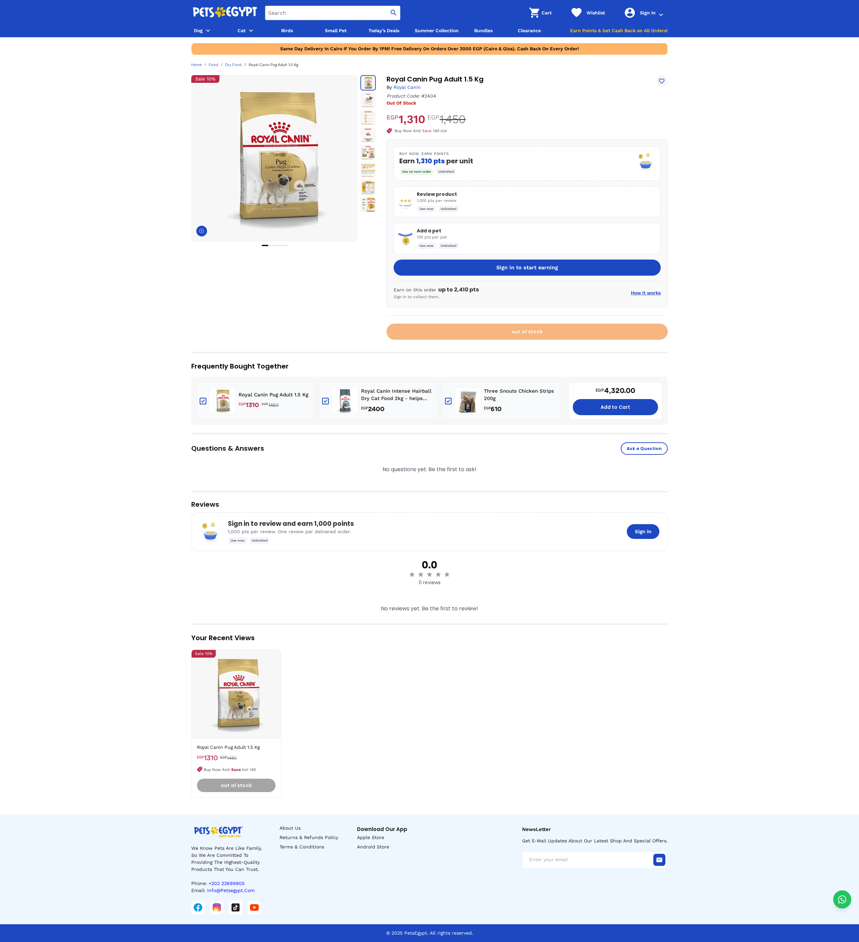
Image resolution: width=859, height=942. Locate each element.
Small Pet (336, 30)
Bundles (483, 30)
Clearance (529, 30)
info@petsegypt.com (231, 890)
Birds (287, 30)
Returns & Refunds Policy (309, 837)
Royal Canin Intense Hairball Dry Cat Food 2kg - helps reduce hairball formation (396, 395)
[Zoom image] (201, 231)
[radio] (412, 574)
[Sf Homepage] (224, 12)
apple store (370, 837)
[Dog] (208, 30)
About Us (290, 828)
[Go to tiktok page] (235, 907)
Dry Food (233, 65)
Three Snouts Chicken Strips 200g (519, 395)
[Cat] (251, 30)
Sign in (643, 532)
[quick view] (277, 675)
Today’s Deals (383, 30)
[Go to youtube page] (254, 907)
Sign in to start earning (527, 267)
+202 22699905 (227, 883)
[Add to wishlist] (662, 81)
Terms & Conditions (302, 846)
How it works (646, 292)
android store (373, 846)
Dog (198, 30)
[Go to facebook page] (198, 907)
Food (213, 65)
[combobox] (332, 13)
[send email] (659, 860)
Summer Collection (437, 30)
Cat (242, 30)
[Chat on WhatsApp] (842, 899)
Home (196, 65)
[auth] (661, 14)
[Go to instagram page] (216, 907)
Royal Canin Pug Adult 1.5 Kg (273, 395)
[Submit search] (394, 13)
